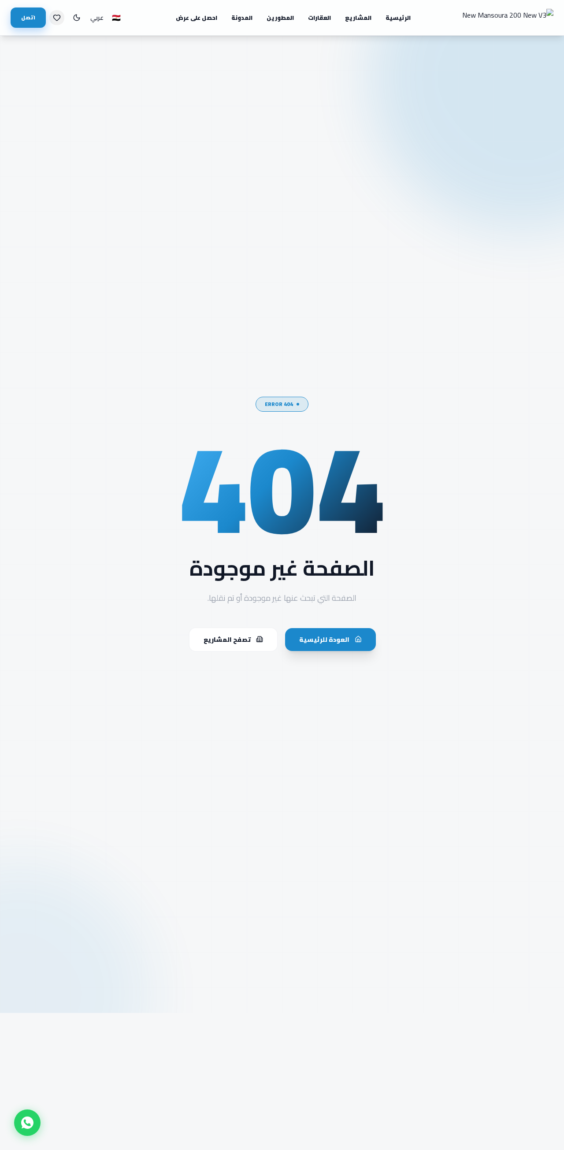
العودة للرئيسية (324, 639)
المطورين (280, 17)
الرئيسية (398, 17)
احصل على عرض (196, 17)
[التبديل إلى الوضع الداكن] (76, 17)
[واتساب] (27, 1122)
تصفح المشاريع (227, 639)
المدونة (241, 17)
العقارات (319, 17)
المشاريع (358, 17)
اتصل (28, 17)
